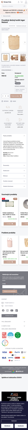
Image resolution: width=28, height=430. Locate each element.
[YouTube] (12, 310)
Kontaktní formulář (9, 315)
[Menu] (26, 2)
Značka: (5, 29)
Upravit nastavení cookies (14, 369)
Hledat (24, 6)
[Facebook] (3, 310)
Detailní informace (6, 70)
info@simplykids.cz (9, 302)
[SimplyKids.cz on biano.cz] (4, 335)
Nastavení (14, 420)
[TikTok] (16, 310)
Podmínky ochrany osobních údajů (8, 415)
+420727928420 (9, 306)
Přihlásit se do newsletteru (9, 291)
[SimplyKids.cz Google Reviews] (5, 342)
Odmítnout (7, 426)
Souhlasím (21, 426)
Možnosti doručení (20, 86)
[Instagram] (7, 310)
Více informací (11, 417)
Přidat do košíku (15, 96)
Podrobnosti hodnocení (21, 25)
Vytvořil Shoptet (8, 371)
